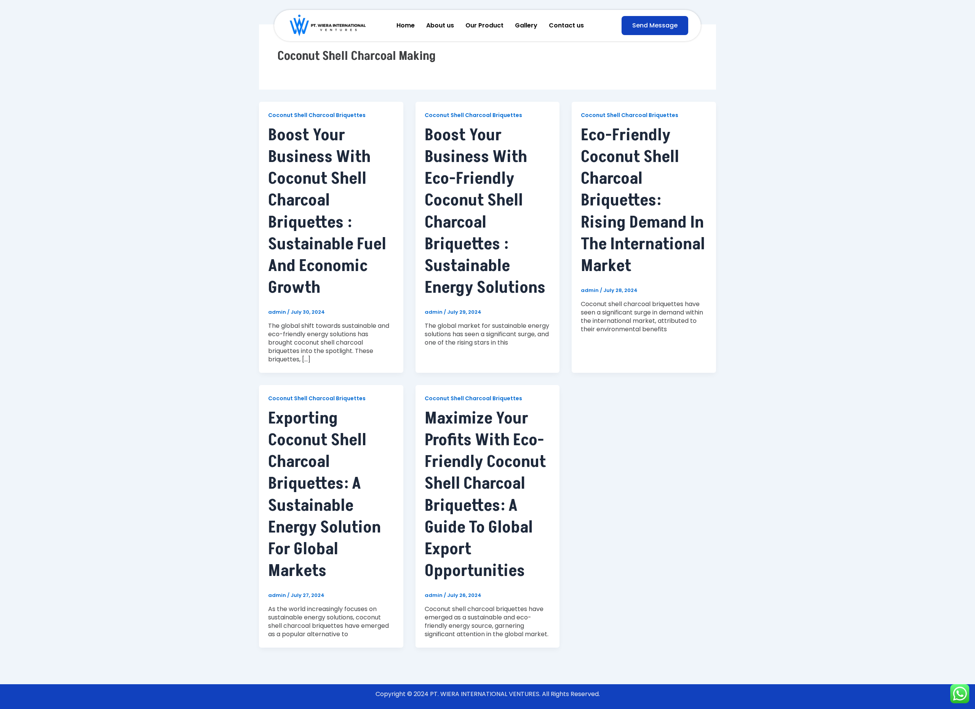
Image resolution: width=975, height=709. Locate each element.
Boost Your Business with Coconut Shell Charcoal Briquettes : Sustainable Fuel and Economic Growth (327, 211)
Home (405, 25)
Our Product (484, 25)
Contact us (566, 25)
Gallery (526, 25)
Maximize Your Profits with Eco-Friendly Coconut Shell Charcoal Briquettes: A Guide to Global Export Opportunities (485, 494)
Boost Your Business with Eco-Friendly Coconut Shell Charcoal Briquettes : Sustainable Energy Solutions (485, 211)
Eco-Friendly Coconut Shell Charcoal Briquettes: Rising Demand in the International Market (643, 201)
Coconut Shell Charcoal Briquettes (317, 115)
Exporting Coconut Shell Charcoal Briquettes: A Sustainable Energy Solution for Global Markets (324, 494)
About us (440, 25)
